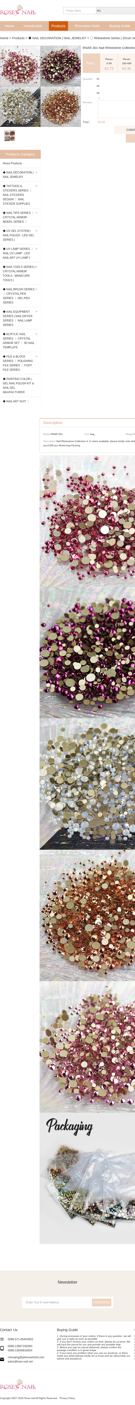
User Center (54, 36)
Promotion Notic (87, 26)
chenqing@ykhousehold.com (26, 1357)
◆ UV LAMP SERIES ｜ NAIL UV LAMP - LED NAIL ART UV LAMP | (18, 253)
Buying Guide (119, 26)
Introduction (33, 26)
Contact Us (82, 36)
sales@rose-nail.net (20, 1361)
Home (9, 26)
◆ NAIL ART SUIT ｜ (16, 401)
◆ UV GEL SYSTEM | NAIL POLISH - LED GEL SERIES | (18, 235)
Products (58, 26)
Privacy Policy (67, 1398)
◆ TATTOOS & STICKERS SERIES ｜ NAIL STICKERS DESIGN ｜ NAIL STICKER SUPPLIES (17, 195)
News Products (12, 163)
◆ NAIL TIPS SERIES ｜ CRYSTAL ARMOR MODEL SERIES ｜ (18, 217)
